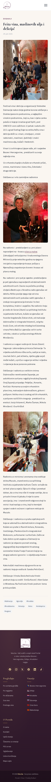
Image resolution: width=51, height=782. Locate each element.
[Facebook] (9, 669)
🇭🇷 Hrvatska (32, 695)
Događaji (7, 19)
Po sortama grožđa (10, 685)
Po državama (8, 695)
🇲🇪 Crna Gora (32, 705)
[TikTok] (41, 669)
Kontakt (6, 732)
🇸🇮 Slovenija (32, 700)
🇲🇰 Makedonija (33, 710)
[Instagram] (16, 669)
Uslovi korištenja (9, 756)
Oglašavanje (8, 751)
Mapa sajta (7, 761)
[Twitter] (22, 669)
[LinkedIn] (34, 669)
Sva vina (6, 700)
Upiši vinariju (8, 736)
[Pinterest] (28, 669)
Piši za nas (7, 746)
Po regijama (7, 690)
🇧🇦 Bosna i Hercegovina (36, 685)
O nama (6, 727)
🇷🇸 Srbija (30, 690)
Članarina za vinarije (10, 741)
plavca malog (31, 251)
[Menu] (46, 5)
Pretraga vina (8, 705)
